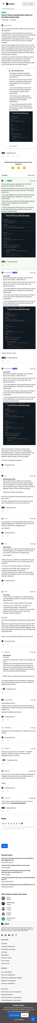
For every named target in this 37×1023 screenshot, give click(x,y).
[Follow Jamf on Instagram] (12, 935)
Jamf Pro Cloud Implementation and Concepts (15, 865)
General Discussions (8, 8)
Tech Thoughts (5, 867)
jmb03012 (7, 748)
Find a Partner (5, 960)
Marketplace (5, 955)
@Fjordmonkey (5, 774)
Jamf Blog (4, 952)
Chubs (8, 897)
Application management (8, 980)
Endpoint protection (7, 994)
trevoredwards (8, 700)
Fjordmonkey (8, 25)
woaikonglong (10, 902)
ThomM (8, 907)
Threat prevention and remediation (11, 997)
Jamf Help (4, 943)
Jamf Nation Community (8, 949)
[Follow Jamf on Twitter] (2, 935)
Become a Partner (6, 958)
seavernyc (7, 798)
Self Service (4, 989)
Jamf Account (5, 963)
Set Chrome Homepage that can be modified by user (17, 884)
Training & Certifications (8, 946)
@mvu (3, 521)
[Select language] (24, 4)
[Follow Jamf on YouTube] (9, 935)
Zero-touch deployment (8, 975)
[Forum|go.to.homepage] (10, 4)
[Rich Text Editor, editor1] (18, 834)
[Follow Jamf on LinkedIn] (5, 935)
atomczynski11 (10, 918)
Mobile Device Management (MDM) (11, 977)
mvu (5, 180)
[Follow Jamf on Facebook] (16, 935)
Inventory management (8, 983)
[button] (3, 4)
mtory (5, 518)
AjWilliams (7, 771)
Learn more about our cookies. (21, 1011)
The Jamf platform (6, 972)
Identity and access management (11, 992)
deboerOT (7, 652)
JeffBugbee (7, 727)
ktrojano (8, 913)
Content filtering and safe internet (11, 1000)
